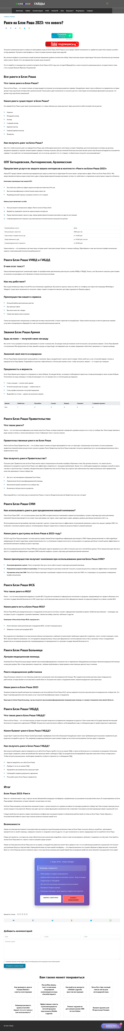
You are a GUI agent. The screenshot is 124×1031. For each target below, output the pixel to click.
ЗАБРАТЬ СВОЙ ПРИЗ (50, 897)
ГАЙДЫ (39, 3)
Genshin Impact (38, 10)
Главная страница (9, 16)
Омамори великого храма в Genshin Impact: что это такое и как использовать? (23, 1008)
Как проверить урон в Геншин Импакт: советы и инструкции (23, 989)
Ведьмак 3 (69, 10)
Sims (62, 10)
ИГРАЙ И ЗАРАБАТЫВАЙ (73, 899)
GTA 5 (47, 10)
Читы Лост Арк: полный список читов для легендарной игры (100, 989)
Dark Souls (19, 10)
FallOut (27, 10)
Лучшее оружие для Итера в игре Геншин (101, 1009)
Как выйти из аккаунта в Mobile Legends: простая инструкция (75, 989)
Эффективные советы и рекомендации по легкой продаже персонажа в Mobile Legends (49, 1008)
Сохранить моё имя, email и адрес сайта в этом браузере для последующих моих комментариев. (33, 961)
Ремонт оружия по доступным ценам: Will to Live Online (75, 1008)
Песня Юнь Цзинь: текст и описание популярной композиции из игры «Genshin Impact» (49, 989)
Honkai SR (55, 10)
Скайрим (90, 10)
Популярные (80, 10)
